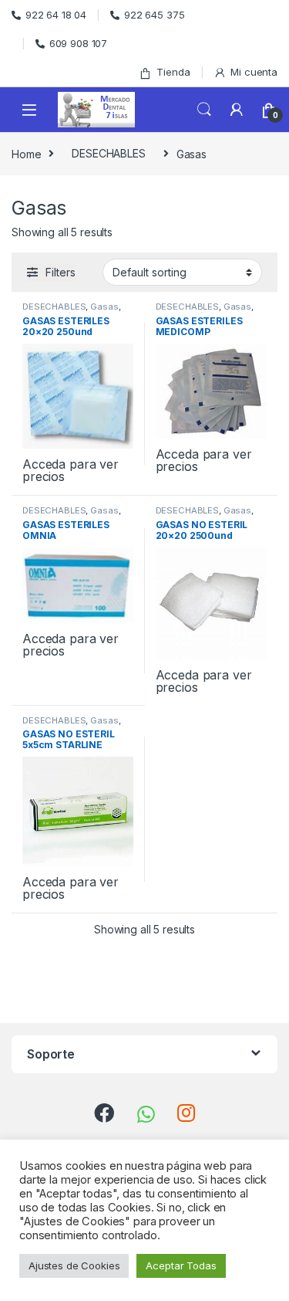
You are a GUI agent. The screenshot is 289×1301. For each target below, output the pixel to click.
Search (204, 109)
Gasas (104, 306)
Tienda (173, 72)
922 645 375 (154, 14)
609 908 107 (78, 43)
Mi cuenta (253, 72)
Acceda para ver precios (70, 470)
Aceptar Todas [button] (181, 1265)
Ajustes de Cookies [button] (74, 1265)
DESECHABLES (108, 153)
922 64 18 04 (55, 14)
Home (26, 153)
